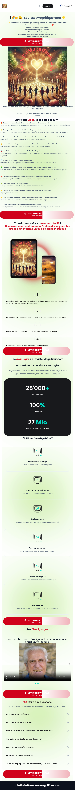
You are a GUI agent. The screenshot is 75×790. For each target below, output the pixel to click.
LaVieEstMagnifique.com (42, 18)
